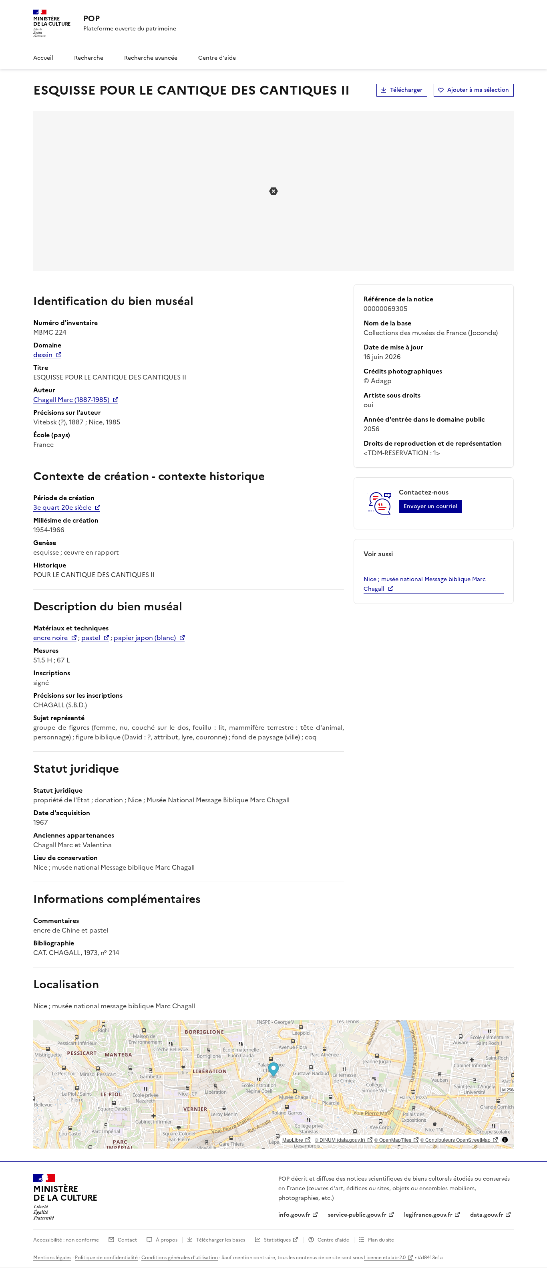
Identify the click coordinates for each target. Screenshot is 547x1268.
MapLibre (292, 1139)
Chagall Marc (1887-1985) (71, 399)
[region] (273, 1084)
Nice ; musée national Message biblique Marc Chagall (425, 584)
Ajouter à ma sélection (478, 90)
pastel (90, 637)
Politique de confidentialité (106, 1257)
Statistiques (277, 1240)
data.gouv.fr (486, 1215)
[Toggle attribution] (505, 1140)
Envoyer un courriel (430, 506)
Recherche (88, 58)
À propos (166, 1240)
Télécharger (406, 90)
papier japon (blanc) (145, 637)
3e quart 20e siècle (62, 507)
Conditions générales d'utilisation (179, 1257)
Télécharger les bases (220, 1240)
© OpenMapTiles (392, 1139)
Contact (127, 1240)
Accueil (43, 58)
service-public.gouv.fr (357, 1215)
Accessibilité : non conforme (66, 1240)
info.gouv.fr (294, 1215)
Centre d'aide (217, 58)
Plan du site (381, 1240)
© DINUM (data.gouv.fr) (340, 1139)
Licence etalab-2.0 (385, 1257)
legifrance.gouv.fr (428, 1215)
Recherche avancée (150, 58)
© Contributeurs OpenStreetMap (455, 1139)
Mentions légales (52, 1257)
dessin (42, 354)
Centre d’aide (333, 1240)
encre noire (50, 637)
